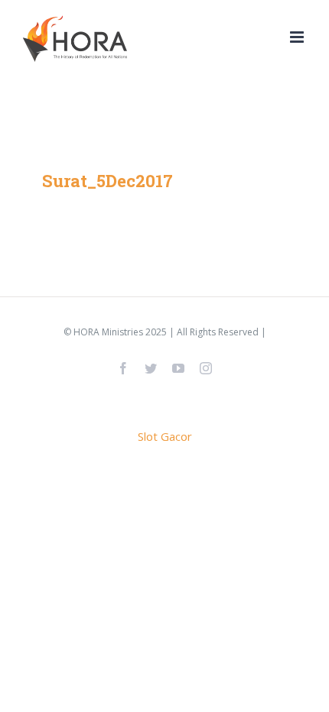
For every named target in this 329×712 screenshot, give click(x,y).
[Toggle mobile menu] (298, 37)
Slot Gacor (165, 436)
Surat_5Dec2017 (107, 181)
